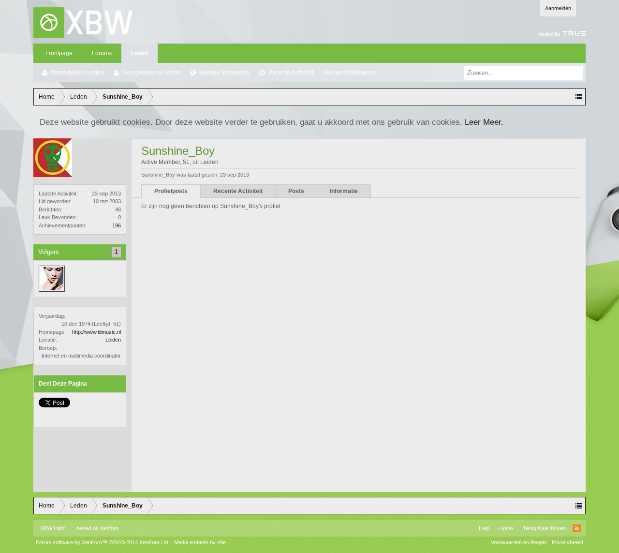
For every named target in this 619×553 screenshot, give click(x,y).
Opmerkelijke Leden (77, 72)
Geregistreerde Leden (151, 72)
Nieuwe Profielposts (349, 72)
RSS (577, 528)
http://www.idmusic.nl (96, 332)
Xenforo (109, 528)
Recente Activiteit (290, 72)
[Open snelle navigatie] (579, 97)
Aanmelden (558, 8)
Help (484, 528)
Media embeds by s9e (200, 542)
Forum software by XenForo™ (103, 542)
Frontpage (59, 53)
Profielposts (171, 191)
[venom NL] (52, 279)
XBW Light (53, 528)
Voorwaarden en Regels (519, 542)
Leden (139, 53)
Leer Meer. (484, 122)
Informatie (344, 191)
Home (506, 528)
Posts (296, 191)
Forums (102, 53)
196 (116, 225)
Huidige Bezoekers (224, 72)
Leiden (113, 340)
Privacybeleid (567, 542)
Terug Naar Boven (544, 528)
